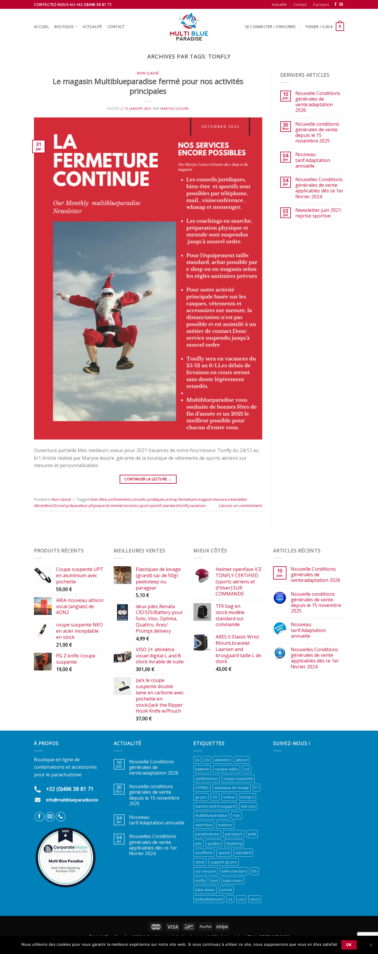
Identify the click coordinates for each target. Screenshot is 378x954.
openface (203, 824)
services (130, 505)
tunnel (226, 889)
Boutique (64, 26)
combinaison (206, 778)
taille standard (234, 871)
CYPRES (202, 787)
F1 (256, 787)
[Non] (371, 946)
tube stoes (232, 880)
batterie (202, 769)
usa (241, 899)
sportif (155, 505)
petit (252, 834)
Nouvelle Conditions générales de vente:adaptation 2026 (317, 102)
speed (224, 852)
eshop (171, 499)
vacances (198, 505)
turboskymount (208, 899)
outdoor (225, 824)
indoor (229, 797)
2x (197, 759)
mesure (220, 499)
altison (242, 759)
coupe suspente (238, 778)
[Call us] (61, 817)
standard (170, 505)
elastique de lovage (231, 787)
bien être (99, 499)
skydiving (234, 843)
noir (236, 815)
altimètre (222, 759)
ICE (215, 797)
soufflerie (204, 852)
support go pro (223, 862)
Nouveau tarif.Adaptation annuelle (312, 160)
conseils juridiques (148, 499)
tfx (254, 871)
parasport (233, 834)
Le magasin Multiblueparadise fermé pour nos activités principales (148, 86)
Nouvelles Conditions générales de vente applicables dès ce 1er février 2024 (319, 188)
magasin (205, 499)
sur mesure (205, 871)
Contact (300, 4)
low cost (248, 806)
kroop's (247, 797)
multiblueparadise (211, 815)
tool (214, 880)
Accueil (41, 26)
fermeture (187, 499)
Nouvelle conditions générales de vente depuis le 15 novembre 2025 (317, 132)
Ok (349, 944)
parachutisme (207, 834)
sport (144, 505)
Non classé (148, 73)
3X (207, 759)
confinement (119, 499)
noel (61, 505)
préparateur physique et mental (94, 505)
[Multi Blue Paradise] (189, 26)
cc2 (247, 769)
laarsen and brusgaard (215, 806)
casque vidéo (226, 769)
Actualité (279, 4)
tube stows (205, 889)
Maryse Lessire (174, 108)
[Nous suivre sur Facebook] (335, 4)
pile (198, 843)
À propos (321, 4)
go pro (201, 797)
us (230, 899)
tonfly (184, 505)
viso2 (254, 899)
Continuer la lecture (148, 479)
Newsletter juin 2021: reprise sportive (318, 213)
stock (200, 862)
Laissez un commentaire (240, 505)
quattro (213, 843)
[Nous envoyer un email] (341, 4)
